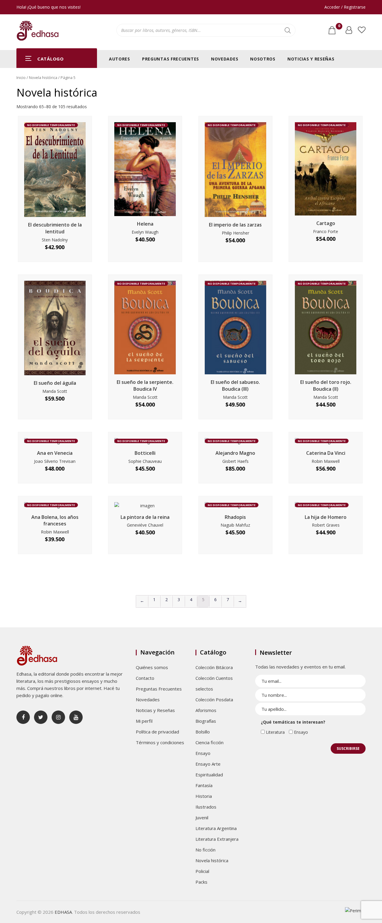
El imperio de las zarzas (235, 224)
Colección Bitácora (214, 667)
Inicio (21, 77)
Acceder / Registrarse (345, 7)
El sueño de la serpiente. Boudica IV (145, 385)
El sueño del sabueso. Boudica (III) (235, 385)
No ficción (205, 850)
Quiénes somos (152, 667)
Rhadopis (235, 517)
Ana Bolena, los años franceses (54, 520)
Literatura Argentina (216, 828)
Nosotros (262, 59)
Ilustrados (205, 807)
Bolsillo (202, 732)
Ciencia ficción (209, 742)
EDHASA (63, 912)
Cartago (325, 223)
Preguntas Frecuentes (170, 59)
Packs (201, 882)
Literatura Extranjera (216, 839)
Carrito (339, 27)
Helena (145, 224)
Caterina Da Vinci (325, 453)
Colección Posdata (214, 699)
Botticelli (145, 453)
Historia (203, 796)
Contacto (145, 678)
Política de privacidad (157, 732)
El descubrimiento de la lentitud (55, 228)
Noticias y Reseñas (311, 59)
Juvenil (201, 817)
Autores (119, 59)
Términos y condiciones (160, 742)
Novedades (224, 59)
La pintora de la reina (145, 517)
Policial (202, 871)
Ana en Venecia (55, 453)
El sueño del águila (55, 383)
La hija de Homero (325, 517)
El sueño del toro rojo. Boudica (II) (325, 385)
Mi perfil (144, 721)
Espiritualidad (209, 775)
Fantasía (203, 785)
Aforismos (205, 710)
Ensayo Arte (208, 764)
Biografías (205, 721)
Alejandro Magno (235, 453)
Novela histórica (43, 77)
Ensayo (202, 753)
